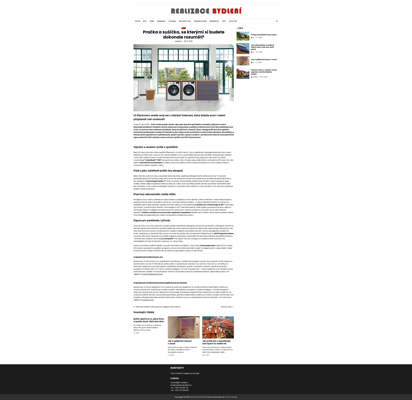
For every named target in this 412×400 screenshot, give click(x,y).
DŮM (152, 21)
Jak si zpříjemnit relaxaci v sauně (264, 59)
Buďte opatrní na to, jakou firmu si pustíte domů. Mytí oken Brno (148, 320)
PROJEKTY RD (185, 21)
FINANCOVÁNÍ (200, 21)
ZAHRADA (161, 21)
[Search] (277, 21)
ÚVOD (137, 21)
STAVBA (172, 21)
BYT (145, 21)
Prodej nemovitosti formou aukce (264, 35)
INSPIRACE (214, 21)
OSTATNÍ (233, 21)
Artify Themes (231, 397)
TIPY (224, 21)
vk (253, 37)
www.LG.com (148, 300)
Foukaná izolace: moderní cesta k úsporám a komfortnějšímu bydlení (264, 72)
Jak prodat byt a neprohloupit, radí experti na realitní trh (216, 342)
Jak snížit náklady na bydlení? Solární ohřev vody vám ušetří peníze (262, 47)
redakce (178, 41)
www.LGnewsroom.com (153, 274)
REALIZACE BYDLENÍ (198, 397)
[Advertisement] (258, 102)
